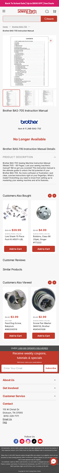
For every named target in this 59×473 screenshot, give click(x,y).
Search (50, 19)
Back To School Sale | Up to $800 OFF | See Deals (29, 3)
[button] (4, 11)
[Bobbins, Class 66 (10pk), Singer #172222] (43, 226)
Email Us (7, 419)
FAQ (5, 422)
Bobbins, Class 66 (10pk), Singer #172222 (41, 239)
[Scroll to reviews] (29, 115)
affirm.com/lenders (27, 457)
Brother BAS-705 (19, 27)
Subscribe (51, 368)
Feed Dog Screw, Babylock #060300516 (13, 326)
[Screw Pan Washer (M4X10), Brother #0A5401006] (43, 313)
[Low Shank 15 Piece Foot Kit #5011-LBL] (15, 226)
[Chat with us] (47, 11)
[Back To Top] (55, 469)
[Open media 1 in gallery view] (51, 40)
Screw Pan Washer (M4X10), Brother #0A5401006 (42, 326)
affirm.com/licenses (43, 464)
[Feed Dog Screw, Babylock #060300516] (15, 313)
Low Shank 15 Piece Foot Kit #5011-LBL (14, 238)
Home (5, 27)
